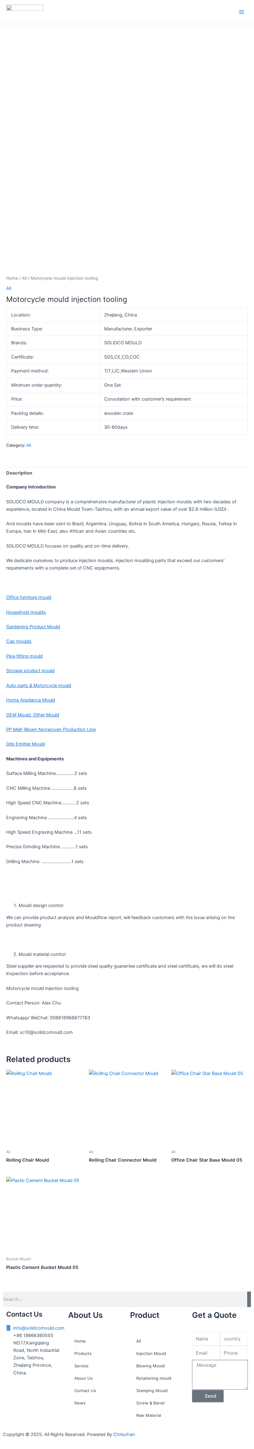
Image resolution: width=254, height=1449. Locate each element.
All (24, 278)
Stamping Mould (152, 1390)
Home (12, 278)
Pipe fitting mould (24, 656)
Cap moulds (19, 641)
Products (83, 1353)
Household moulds (26, 612)
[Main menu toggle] (241, 12)
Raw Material (148, 1415)
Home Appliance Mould (30, 700)
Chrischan (124, 1434)
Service (81, 1365)
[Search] (249, 1299)
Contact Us (85, 1390)
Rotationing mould (153, 1378)
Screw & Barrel (150, 1402)
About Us (83, 1378)
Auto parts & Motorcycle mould (38, 685)
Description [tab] (19, 473)
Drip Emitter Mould (25, 744)
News (79, 1402)
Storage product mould (30, 670)
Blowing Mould (150, 1365)
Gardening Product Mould (33, 627)
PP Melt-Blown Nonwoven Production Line (51, 729)
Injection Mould (151, 1353)
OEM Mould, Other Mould (32, 715)
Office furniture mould (28, 597)
